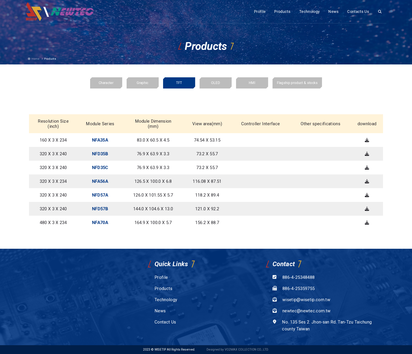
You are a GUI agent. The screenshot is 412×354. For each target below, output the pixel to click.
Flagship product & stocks (297, 83)
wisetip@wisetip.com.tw (306, 299)
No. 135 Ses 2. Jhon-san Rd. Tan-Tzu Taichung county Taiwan (327, 325)
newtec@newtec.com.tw (306, 310)
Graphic (142, 83)
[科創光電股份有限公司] (34, 11)
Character (106, 83)
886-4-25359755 (298, 288)
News (333, 11)
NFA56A (100, 181)
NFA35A (100, 140)
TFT (179, 83)
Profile (260, 11)
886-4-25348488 (298, 277)
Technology (309, 11)
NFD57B (100, 208)
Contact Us (165, 322)
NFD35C (100, 167)
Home (35, 58)
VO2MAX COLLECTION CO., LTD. (247, 349)
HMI (252, 83)
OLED (215, 83)
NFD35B (100, 153)
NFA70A (100, 222)
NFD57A (100, 195)
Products (282, 11)
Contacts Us (358, 11)
